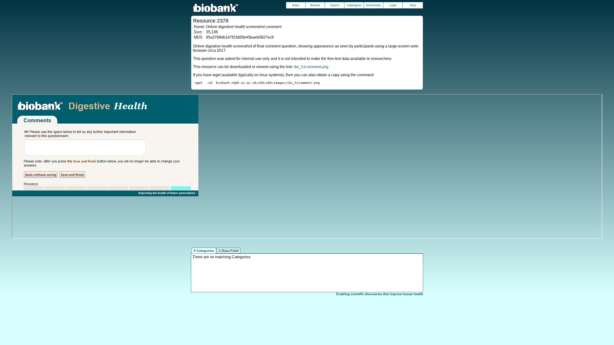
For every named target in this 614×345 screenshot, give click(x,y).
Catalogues (354, 5)
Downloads (373, 5)
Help (413, 5)
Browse (315, 5)
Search (334, 5)
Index (295, 5)
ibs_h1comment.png (311, 67)
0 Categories (204, 251)
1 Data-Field (228, 251)
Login (393, 5)
